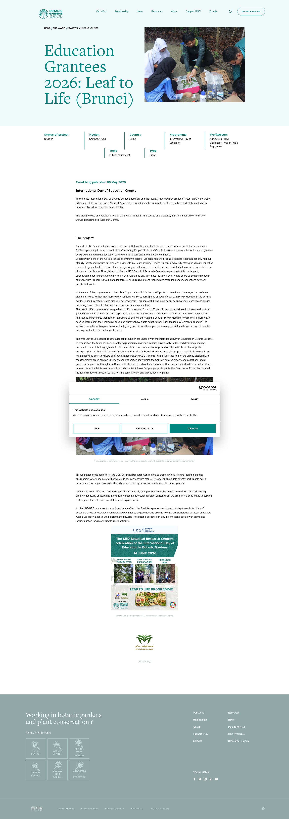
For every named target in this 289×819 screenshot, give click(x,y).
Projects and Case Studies (82, 29)
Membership (200, 720)
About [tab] (194, 398)
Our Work (59, 29)
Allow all (193, 428)
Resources (233, 713)
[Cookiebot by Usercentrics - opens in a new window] (201, 388)
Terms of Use (137, 809)
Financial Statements (114, 809)
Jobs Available (236, 734)
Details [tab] (144, 398)
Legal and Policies (66, 809)
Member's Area (236, 727)
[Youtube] (216, 780)
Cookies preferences (159, 809)
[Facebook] (194, 780)
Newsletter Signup (238, 741)
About (196, 727)
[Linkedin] (210, 780)
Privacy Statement (89, 809)
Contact (197, 741)
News (231, 720)
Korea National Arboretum (117, 203)
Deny (96, 428)
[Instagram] (205, 780)
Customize (142, 428)
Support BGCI (200, 734)
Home (47, 29)
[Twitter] (200, 780)
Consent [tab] (94, 398)
